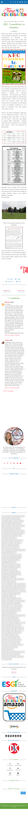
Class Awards (5, 533)
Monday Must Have (19, 588)
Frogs (11, 559)
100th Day (4, 516)
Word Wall (14, 656)
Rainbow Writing (6, 615)
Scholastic (5, 620)
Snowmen (9, 625)
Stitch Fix (4, 632)
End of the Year (19, 21)
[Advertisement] (14, 408)
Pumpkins (4, 613)
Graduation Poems (7, 564)
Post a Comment (8, 391)
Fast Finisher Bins (7, 550)
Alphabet (21, 516)
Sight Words (14, 622)
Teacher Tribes (15, 642)
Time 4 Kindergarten (15, 805)
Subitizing (12, 632)
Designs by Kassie (8, 806)
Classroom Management (17, 533)
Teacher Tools (6, 642)
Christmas (21, 530)
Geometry (16, 559)
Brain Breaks (17, 523)
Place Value (11, 605)
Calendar (4, 528)
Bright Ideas (5, 525)
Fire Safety (13, 552)
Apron (14, 518)
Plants (4, 608)
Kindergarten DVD (16, 574)
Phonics (4, 605)
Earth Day (4, 545)
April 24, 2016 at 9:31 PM (12, 387)
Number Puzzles (6, 593)
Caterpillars (13, 530)
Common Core (17, 535)
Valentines (21, 651)
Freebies (19, 557)
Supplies (18, 632)
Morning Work (6, 591)
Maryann (7, 302)
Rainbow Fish (12, 613)
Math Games (5, 586)
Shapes (17, 620)
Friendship (5, 559)
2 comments (14, 31)
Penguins (4, 603)
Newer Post (7, 290)
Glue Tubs (13, 562)
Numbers (4, 596)
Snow (3, 625)
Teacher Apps (15, 637)
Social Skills (17, 625)
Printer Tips (17, 610)
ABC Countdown (9, 21)
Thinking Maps (6, 649)
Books (10, 523)
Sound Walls (19, 627)
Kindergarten (5, 574)
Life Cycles (5, 581)
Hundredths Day (6, 569)
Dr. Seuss (14, 542)
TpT (12, 649)
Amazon (4, 518)
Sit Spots (22, 622)
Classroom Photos (7, 535)
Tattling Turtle (6, 637)
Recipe (22, 615)
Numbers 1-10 (11, 596)
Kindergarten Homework (8, 576)
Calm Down (5, 530)
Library (21, 579)
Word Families (6, 656)
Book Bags (5, 523)
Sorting (4, 627)
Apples (10, 518)
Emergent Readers (14, 545)
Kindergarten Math (7, 579)
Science (12, 620)
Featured (15, 550)
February (22, 550)
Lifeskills (12, 581)
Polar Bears (17, 608)
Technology (19, 644)
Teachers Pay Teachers (8, 644)
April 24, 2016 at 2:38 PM (12, 335)
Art (19, 518)
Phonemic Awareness (14, 603)
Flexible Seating (6, 557)
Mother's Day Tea (16, 591)
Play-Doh (10, 608)
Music (23, 591)
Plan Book (19, 605)
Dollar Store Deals (17, 540)
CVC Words (21, 525)
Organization (17, 598)
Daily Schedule (6, 540)
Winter (17, 654)
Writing (21, 656)
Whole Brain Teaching (8, 654)
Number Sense (16, 593)
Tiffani (7, 340)
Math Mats (22, 586)
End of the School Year (8, 547)
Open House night (7, 598)
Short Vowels (6, 622)
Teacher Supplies (16, 639)
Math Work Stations (7, 588)
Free (14, 557)
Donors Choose (6, 542)
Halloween (17, 564)
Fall (18, 547)
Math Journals (14, 586)
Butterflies (13, 525)
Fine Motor (5, 552)
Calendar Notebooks (14, 528)
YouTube (4, 659)
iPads (9, 659)
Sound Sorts (11, 627)
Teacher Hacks (6, 639)
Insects (14, 569)
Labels (16, 579)
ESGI (20, 542)
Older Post (21, 290)
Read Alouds (16, 615)
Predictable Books (7, 610)
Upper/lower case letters (9, 651)
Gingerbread (5, 562)
